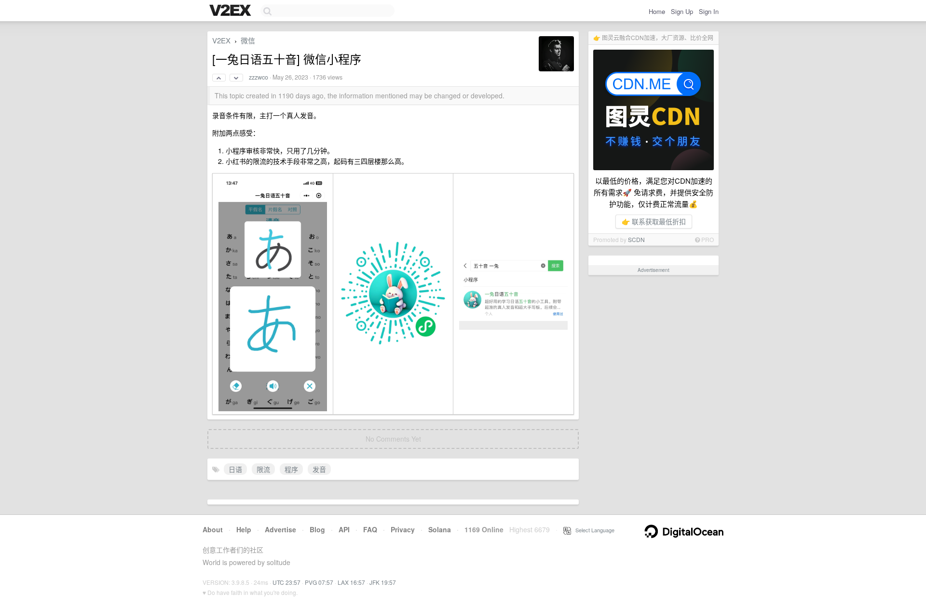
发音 (319, 469)
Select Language (592, 530)
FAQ (370, 529)
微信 (248, 40)
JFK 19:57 (382, 582)
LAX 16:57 (351, 582)
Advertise (280, 529)
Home (657, 11)
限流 (263, 469)
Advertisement (653, 270)
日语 (235, 469)
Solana (439, 529)
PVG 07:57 (319, 582)
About (213, 529)
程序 (291, 469)
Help (243, 529)
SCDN (636, 239)
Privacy (403, 529)
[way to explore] (231, 11)
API (344, 529)
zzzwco (258, 77)
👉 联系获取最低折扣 (654, 221)
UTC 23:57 (286, 582)
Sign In (709, 11)
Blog (317, 529)
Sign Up (682, 11)
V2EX (221, 40)
